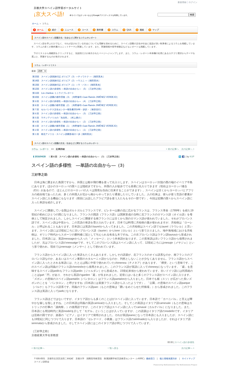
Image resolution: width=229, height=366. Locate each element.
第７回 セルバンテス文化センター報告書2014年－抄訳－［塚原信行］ (67, 109)
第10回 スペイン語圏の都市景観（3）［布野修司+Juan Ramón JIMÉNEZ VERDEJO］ (75, 97)
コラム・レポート (40, 149)
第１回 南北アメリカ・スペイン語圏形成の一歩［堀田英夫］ (62, 134)
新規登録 (182, 2)
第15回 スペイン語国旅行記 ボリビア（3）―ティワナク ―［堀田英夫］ (68, 76)
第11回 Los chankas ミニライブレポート (53, 93)
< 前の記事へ (172, 149)
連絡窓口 (150, 358)
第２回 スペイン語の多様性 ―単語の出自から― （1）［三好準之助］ (67, 130)
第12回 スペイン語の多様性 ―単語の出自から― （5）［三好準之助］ (67, 89)
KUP (192, 156)
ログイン (193, 2)
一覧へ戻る (112, 348)
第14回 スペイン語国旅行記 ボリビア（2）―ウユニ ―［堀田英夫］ (66, 80)
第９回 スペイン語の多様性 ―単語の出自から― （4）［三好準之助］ (67, 101)
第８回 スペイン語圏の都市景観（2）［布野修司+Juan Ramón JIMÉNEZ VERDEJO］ (75, 105)
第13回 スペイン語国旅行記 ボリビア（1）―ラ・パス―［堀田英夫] (66, 85)
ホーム (35, 23)
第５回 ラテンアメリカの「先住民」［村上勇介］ (57, 117)
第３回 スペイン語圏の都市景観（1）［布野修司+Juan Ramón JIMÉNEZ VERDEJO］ (75, 126)
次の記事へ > (187, 149)
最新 (34, 71)
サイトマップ (188, 358)
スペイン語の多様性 (184, 342)
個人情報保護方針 (168, 358)
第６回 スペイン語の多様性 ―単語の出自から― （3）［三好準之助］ (67, 113)
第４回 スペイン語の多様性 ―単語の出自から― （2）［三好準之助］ (67, 121)
